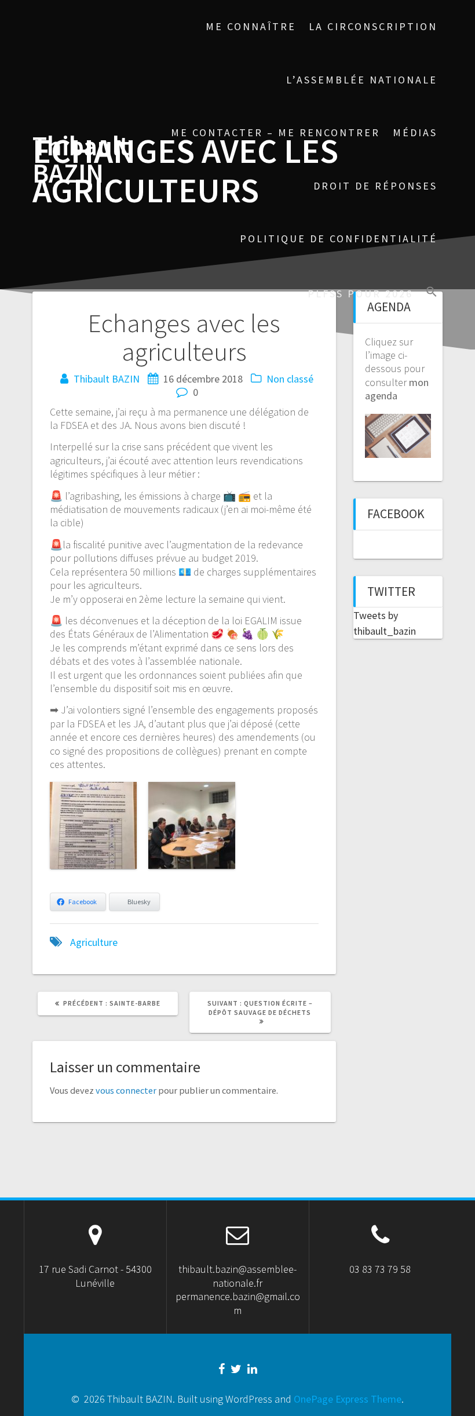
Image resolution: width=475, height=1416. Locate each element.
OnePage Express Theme (347, 1399)
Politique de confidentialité (338, 238)
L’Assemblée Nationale (361, 79)
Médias (415, 132)
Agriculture (94, 942)
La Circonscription (373, 26)
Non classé (289, 378)
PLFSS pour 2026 (360, 293)
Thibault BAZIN (80, 160)
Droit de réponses (375, 185)
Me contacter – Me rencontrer (275, 132)
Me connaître (251, 26)
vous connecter (126, 1090)
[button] (431, 293)
